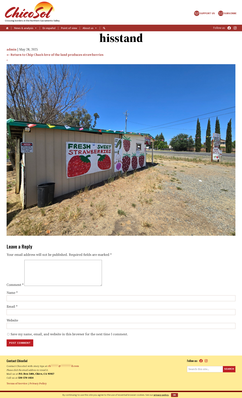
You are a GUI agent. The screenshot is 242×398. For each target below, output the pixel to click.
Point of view (69, 28)
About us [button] (88, 28)
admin (11, 49)
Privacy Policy (38, 383)
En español (49, 28)
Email (12, 306)
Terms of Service (17, 383)
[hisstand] (121, 234)
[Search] (104, 28)
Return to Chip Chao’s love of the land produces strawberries (55, 54)
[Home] (7, 28)
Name (12, 292)
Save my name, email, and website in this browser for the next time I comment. (69, 334)
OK (174, 395)
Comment (15, 284)
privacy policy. (161, 395)
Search (229, 369)
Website (12, 320)
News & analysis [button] (23, 28)
